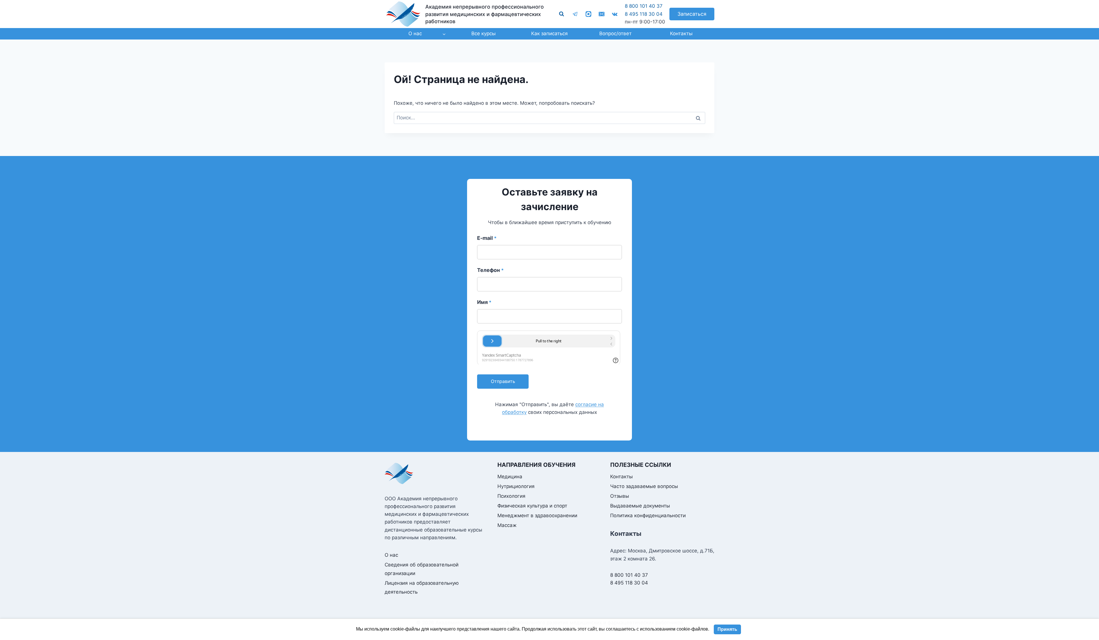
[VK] (614, 14)
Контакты (681, 33)
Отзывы (619, 496)
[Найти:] (549, 118)
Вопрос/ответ (615, 33)
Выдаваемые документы (640, 506)
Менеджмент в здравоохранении (537, 515)
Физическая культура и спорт (532, 506)
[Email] (601, 14)
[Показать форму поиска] (561, 14)
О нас (391, 555)
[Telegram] (575, 14)
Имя (484, 302)
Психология (511, 496)
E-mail (487, 238)
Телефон (490, 270)
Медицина (509, 476)
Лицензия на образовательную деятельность (422, 587)
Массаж (507, 525)
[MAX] (588, 14)
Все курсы (483, 33)
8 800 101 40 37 (644, 6)
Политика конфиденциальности (648, 515)
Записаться (691, 14)
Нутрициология (516, 486)
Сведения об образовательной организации (421, 569)
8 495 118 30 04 (644, 14)
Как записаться (549, 33)
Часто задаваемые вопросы (644, 486)
